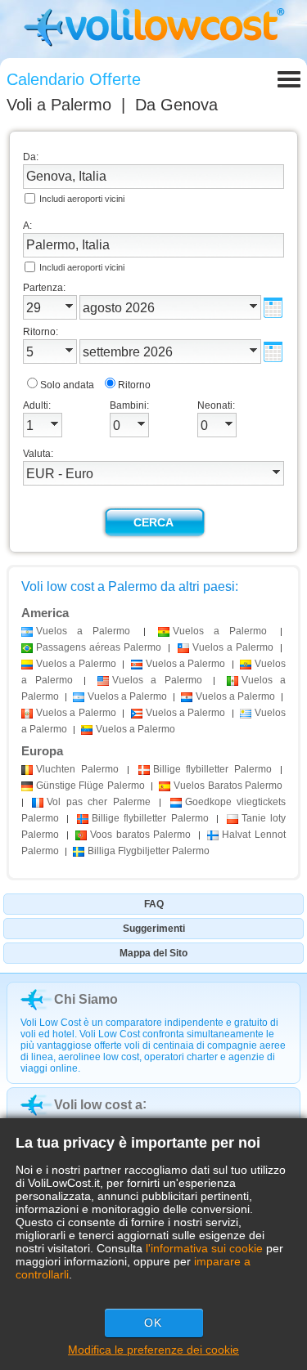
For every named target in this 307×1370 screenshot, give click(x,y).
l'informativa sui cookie (204, 1248)
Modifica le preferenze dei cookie (153, 1349)
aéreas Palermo (98, 647)
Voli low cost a (98, 1105)
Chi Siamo (86, 999)
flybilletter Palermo (212, 769)
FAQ (154, 904)
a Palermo (83, 631)
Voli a (59, 105)
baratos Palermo (140, 834)
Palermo (77, 769)
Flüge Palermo (90, 785)
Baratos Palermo (228, 785)
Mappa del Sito (153, 953)
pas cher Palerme (98, 802)
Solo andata (67, 385)
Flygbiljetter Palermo (149, 851)
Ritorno (134, 385)
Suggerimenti (154, 928)
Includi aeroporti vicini (81, 199)
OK (153, 1322)
